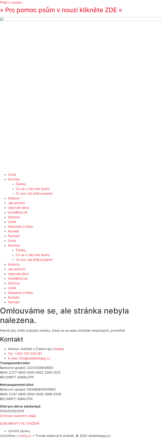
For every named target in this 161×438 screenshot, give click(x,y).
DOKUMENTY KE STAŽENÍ (19, 423)
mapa (58, 349)
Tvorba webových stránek (54, 436)
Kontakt (13, 231)
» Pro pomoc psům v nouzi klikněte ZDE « (61, 10)
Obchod (14, 217)
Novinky (14, 179)
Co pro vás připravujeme (34, 193)
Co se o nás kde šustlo (33, 189)
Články (21, 184)
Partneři (14, 236)
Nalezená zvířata (20, 226)
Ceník (12, 222)
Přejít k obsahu (11, 2)
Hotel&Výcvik (18, 212)
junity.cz (25, 436)
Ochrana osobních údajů (18, 416)
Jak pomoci (16, 203)
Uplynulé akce (18, 208)
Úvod (12, 174)
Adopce (13, 198)
